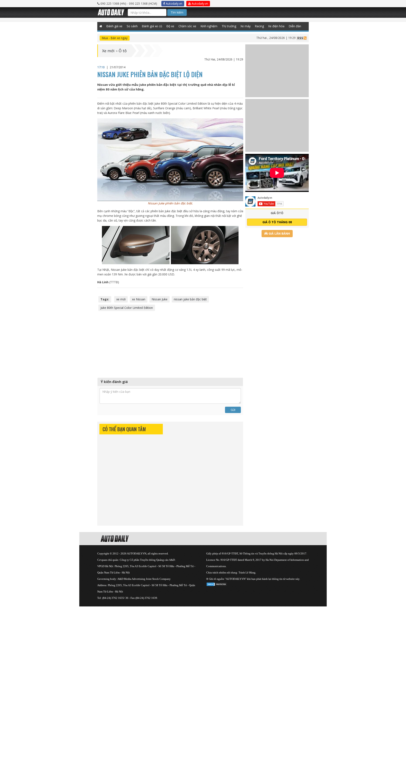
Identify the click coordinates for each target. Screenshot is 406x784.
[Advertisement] (170, 343)
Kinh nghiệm (208, 26)
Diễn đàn (295, 26)
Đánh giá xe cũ (152, 26)
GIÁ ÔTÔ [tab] (277, 213)
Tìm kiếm (177, 12)
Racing (259, 26)
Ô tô (123, 51)
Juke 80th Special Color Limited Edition (126, 308)
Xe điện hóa (276, 26)
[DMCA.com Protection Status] (216, 583)
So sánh (132, 26)
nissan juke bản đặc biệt (190, 299)
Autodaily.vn (173, 3)
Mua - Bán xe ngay (115, 38)
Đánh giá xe (114, 26)
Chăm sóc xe (187, 26)
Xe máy (245, 26)
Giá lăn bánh (279, 233)
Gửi (233, 410)
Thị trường (229, 26)
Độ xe (170, 26)
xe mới (121, 299)
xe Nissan (138, 299)
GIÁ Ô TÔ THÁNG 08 (277, 222)
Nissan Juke (159, 299)
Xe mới (108, 51)
